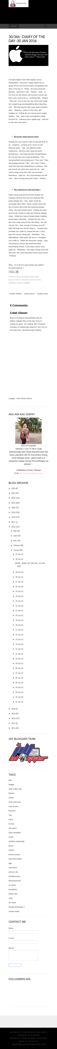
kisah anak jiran (15, 802)
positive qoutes (14, 854)
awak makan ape (15, 789)
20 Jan (18, 615)
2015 (13, 709)
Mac (15, 541)
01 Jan (18, 702)
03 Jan (18, 692)
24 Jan (18, 596)
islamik (11, 850)
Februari (17, 545)
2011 (13, 728)
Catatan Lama (42, 294)
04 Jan (18, 687)
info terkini (13, 828)
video (11, 898)
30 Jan (18, 559)
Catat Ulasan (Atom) (24, 398)
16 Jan (18, 635)
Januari (16, 550)
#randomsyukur (14, 876)
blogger (25, 277)
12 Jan (18, 649)
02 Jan (18, 697)
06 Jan (18, 678)
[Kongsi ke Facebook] (17, 271)
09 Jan (18, 663)
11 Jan (18, 654)
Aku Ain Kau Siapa (37, 1032)
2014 (13, 714)
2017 (13, 522)
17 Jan (18, 630)
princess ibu (13, 872)
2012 (13, 723)
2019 (13, 512)
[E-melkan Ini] (9, 271)
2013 (13, 718)
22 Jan (18, 606)
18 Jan (18, 625)
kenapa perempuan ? (17, 907)
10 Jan (18, 659)
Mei (15, 531)
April (15, 536)
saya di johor (13, 806)
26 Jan (18, 587)
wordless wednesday (17, 841)
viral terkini (13, 868)
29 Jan (18, 572)
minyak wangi (14, 911)
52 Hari (11, 824)
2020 (13, 508)
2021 (13, 503)
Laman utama (29, 294)
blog (19, 277)
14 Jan (18, 639)
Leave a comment (23, 283)
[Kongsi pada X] (15, 271)
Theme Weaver (28, 1038)
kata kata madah (15, 859)
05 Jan (18, 683)
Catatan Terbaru (15, 294)
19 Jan (18, 620)
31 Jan (18, 554)
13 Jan (18, 644)
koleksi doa (13, 894)
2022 (13, 498)
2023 (13, 493)
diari (32, 277)
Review (11, 793)
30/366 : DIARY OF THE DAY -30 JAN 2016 (27, 39)
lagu (10, 863)
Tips (10, 815)
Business (12, 811)
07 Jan (18, 673)
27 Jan (18, 582)
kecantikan (13, 889)
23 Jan (18, 601)
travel (11, 819)
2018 (13, 517)
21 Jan (18, 611)
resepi (11, 837)
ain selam (12, 903)
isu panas (12, 885)
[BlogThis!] (12, 271)
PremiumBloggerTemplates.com (28, 1044)
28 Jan (18, 577)
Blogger (35, 1035)
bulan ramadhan (15, 833)
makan (11, 798)
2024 (13, 488)
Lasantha (33, 1041)
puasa (11, 846)
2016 (13, 527)
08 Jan (18, 668)
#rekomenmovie (15, 881)
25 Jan (18, 591)
